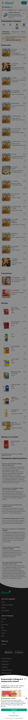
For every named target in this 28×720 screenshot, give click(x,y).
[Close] (25, 679)
